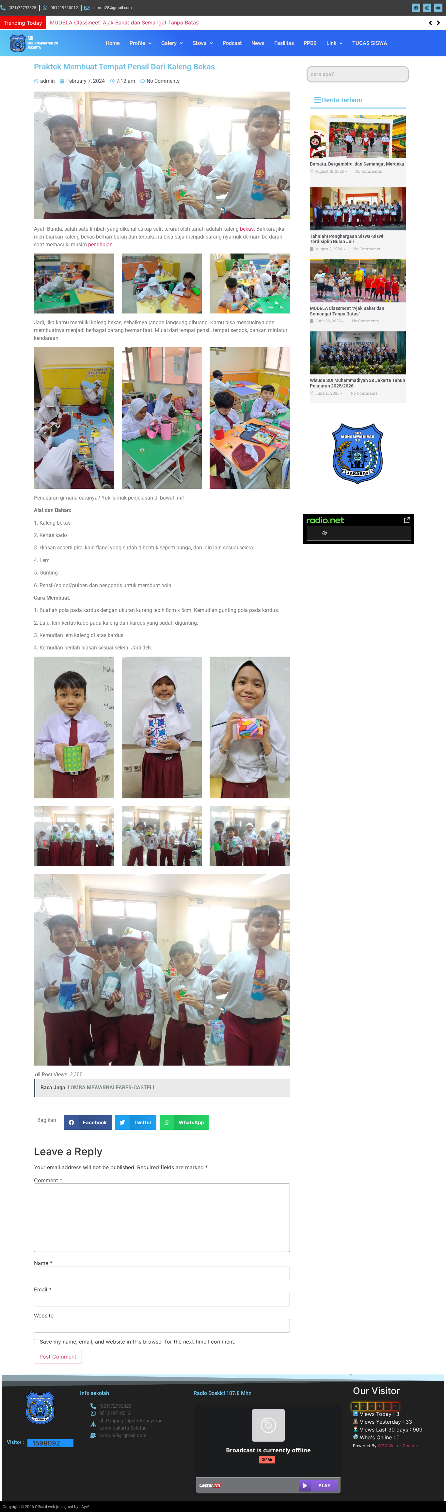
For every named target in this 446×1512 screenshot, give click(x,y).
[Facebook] (416, 8)
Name (43, 1263)
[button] (438, 23)
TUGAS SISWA (369, 43)
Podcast (232, 43)
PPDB (310, 43)
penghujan (100, 244)
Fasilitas (284, 43)
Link (331, 43)
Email (43, 1289)
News (257, 43)
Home (113, 43)
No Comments (368, 171)
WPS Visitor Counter (398, 1445)
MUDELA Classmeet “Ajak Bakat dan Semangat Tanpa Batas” (347, 311)
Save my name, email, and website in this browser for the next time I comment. (137, 1341)
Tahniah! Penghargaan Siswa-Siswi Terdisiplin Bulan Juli (346, 239)
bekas (247, 229)
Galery (169, 43)
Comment (48, 1180)
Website (44, 1315)
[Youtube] (438, 8)
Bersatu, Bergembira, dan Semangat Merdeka (357, 164)
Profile (137, 43)
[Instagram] (427, 8)
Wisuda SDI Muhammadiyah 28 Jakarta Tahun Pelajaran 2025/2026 (133, 22)
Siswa (200, 43)
